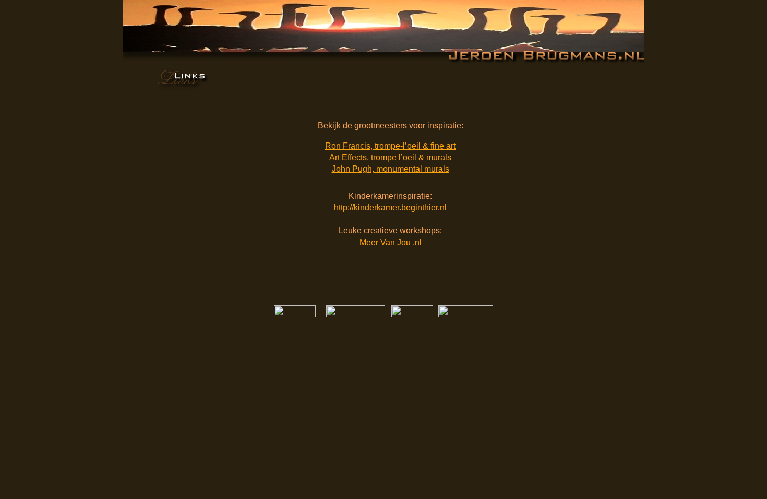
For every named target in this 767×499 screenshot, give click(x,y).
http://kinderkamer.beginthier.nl (390, 207)
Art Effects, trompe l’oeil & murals (390, 157)
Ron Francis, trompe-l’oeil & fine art (390, 145)
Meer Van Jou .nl (390, 242)
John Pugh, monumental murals (390, 168)
